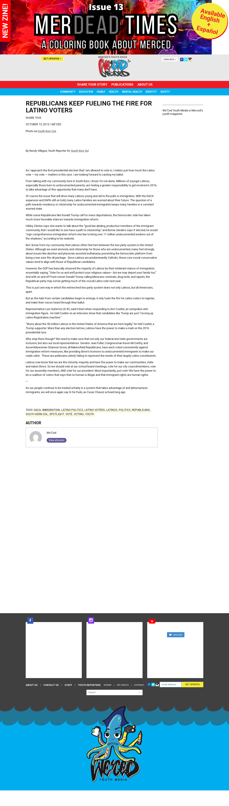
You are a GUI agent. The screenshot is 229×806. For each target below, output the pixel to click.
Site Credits (123, 685)
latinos (111, 409)
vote (69, 414)
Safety (165, 91)
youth (89, 414)
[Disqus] (92, 488)
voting (79, 414)
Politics (125, 409)
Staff (68, 685)
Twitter (186, 59)
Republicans (141, 409)
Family (101, 91)
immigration (51, 409)
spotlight (56, 414)
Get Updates (51, 58)
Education (86, 91)
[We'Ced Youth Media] (114, 67)
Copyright (139, 685)
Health (113, 91)
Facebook (182, 59)
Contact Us (51, 685)
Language (169, 59)
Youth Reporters (89, 685)
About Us (145, 84)
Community (67, 91)
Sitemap (107, 685)
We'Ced (56, 124)
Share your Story (92, 84)
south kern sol (37, 414)
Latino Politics (72, 409)
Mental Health (132, 91)
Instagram (190, 59)
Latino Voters (95, 409)
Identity (151, 91)
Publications (122, 84)
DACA (37, 409)
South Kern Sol (47, 131)
